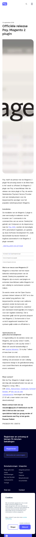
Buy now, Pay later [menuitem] (9, 477)
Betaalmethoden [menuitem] (24, 478)
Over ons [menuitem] (7, 490)
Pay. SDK (12, 227)
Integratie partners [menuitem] (24, 470)
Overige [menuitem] (6, 482)
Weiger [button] (13, 527)
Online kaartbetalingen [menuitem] (8, 473)
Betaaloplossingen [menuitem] (11, 466)
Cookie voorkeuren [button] (25, 523)
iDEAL (8, 389)
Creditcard (24, 389)
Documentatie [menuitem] (23, 480)
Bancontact (15, 389)
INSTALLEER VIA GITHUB (13, 246)
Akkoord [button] (25, 527)
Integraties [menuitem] (23, 466)
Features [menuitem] (21, 475)
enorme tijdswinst (12, 349)
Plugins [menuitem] (21, 472)
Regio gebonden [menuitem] (9, 470)
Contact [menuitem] (22, 490)
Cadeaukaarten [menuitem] (8, 480)
